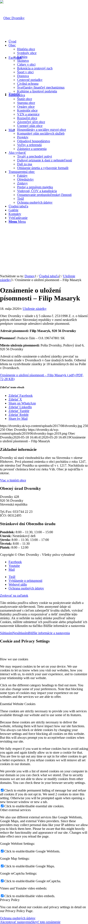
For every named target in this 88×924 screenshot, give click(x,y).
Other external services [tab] (15, 810)
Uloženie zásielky (35, 308)
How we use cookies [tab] (14, 659)
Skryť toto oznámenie (45, 922)
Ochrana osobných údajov (17, 918)
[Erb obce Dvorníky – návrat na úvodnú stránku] (12, 18)
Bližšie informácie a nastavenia (49, 633)
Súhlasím (6, 633)
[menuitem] (48, 41)
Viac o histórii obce (13, 480)
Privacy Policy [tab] (10, 900)
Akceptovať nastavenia (15, 922)
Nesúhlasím (20, 633)
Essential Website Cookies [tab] (17, 704)
